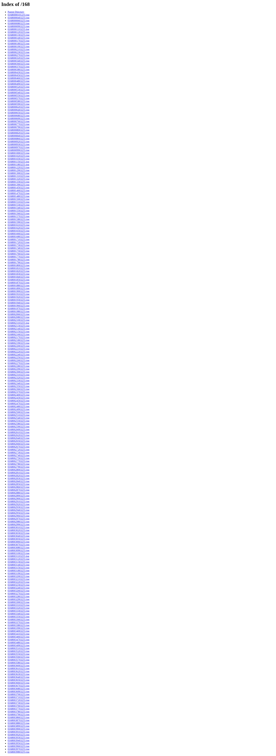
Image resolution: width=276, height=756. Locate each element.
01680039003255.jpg (18, 729)
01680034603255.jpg (18, 636)
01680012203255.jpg (18, 167)
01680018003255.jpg (18, 265)
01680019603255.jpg (18, 305)
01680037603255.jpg (18, 705)
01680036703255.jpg (18, 685)
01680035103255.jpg (18, 648)
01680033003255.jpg (18, 602)
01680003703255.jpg (18, 66)
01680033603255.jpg (18, 619)
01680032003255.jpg (18, 576)
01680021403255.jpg (18, 328)
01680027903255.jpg (18, 467)
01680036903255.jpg (18, 691)
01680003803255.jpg (18, 69)
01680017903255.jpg (18, 262)
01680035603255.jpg (18, 657)
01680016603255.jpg (18, 233)
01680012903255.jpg (18, 170)
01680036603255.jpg (18, 682)
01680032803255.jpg (18, 596)
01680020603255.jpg (18, 314)
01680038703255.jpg (18, 720)
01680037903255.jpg (18, 714)
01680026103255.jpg (18, 432)
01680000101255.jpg (18, 14)
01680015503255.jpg (18, 210)
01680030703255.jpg (18, 544)
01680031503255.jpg (18, 567)
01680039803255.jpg (18, 752)
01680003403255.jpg (18, 61)
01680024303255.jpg (18, 397)
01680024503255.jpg (18, 400)
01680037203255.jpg (18, 700)
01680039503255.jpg (18, 743)
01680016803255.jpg (18, 236)
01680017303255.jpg (18, 245)
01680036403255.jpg (18, 677)
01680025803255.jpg (18, 423)
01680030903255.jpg (18, 550)
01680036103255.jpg (18, 668)
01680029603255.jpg (18, 515)
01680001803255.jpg (18, 43)
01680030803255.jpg (18, 547)
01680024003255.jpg (18, 395)
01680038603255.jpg (18, 717)
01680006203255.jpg (18, 107)
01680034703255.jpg (18, 639)
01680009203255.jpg (18, 141)
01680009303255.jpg (18, 144)
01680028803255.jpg (18, 492)
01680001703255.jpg (18, 40)
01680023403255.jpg (18, 383)
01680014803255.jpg (18, 196)
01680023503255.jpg (18, 386)
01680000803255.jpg (18, 23)
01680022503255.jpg (18, 357)
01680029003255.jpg (18, 498)
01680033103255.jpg (18, 605)
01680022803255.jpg (18, 366)
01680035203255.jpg (18, 651)
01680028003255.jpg (18, 469)
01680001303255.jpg (18, 35)
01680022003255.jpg (18, 346)
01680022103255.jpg (18, 348)
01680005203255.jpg (18, 86)
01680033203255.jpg (18, 608)
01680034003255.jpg (18, 631)
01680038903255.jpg (18, 726)
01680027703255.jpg (18, 461)
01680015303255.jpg (18, 204)
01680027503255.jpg (18, 458)
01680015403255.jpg (18, 207)
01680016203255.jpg (18, 228)
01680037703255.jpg (18, 708)
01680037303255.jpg (18, 703)
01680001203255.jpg (18, 32)
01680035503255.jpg (18, 654)
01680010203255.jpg (18, 156)
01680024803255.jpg (18, 406)
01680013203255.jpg (18, 179)
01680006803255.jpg (18, 115)
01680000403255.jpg (18, 17)
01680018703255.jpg (18, 282)
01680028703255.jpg (18, 490)
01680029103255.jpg (18, 501)
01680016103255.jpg (18, 225)
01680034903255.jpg (18, 645)
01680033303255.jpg (18, 610)
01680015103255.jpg (18, 202)
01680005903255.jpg (18, 104)
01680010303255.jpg (18, 158)
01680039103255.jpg (18, 731)
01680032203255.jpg (18, 582)
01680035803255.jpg (18, 662)
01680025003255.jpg (18, 412)
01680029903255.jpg (18, 524)
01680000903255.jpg (18, 26)
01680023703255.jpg (18, 392)
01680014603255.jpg (18, 190)
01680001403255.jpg (18, 37)
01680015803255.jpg (18, 219)
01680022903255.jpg (18, 369)
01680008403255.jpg (18, 135)
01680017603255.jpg (18, 253)
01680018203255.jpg (18, 271)
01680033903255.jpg (18, 628)
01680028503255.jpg (18, 484)
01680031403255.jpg (18, 564)
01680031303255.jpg (18, 562)
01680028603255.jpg (18, 487)
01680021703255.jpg (18, 337)
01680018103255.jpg (18, 268)
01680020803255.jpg (18, 317)
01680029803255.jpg (18, 521)
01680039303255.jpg (18, 737)
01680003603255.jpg (18, 63)
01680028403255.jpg (18, 481)
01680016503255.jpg (18, 230)
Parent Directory (16, 12)
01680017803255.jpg (18, 259)
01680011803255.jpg (18, 164)
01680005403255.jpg (18, 92)
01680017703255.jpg (18, 256)
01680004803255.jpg (18, 81)
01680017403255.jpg (18, 248)
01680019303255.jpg (18, 299)
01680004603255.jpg (18, 78)
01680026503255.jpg (18, 441)
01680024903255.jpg (18, 409)
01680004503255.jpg (18, 75)
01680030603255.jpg (18, 541)
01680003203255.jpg (18, 58)
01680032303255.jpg (18, 585)
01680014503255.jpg (18, 187)
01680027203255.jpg (18, 449)
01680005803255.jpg (18, 101)
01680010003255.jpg (18, 153)
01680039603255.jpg (18, 746)
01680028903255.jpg (18, 495)
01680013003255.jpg (18, 173)
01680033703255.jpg (18, 622)
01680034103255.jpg (18, 634)
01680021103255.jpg (18, 323)
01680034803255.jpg (18, 642)
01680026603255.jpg (18, 443)
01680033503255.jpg (18, 616)
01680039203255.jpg (18, 734)
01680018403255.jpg (18, 276)
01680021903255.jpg (18, 343)
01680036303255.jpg (18, 674)
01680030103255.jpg (18, 527)
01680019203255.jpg (18, 297)
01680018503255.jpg (18, 279)
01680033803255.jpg (18, 625)
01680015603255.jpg (18, 213)
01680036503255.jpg (18, 680)
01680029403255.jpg (18, 510)
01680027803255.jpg (18, 464)
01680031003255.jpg (18, 553)
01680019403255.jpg (18, 302)
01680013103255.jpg (18, 176)
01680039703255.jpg (18, 749)
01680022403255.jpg (18, 354)
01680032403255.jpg (18, 587)
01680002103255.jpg (18, 49)
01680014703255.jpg (18, 193)
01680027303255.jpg (18, 452)
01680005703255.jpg (18, 98)
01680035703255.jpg (18, 659)
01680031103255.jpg (18, 556)
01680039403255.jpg (18, 740)
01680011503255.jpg (18, 161)
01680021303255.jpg (18, 325)
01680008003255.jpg (18, 130)
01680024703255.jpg (18, 403)
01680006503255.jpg (18, 112)
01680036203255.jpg (18, 671)
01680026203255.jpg (18, 435)
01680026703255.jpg (18, 446)
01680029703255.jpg (18, 518)
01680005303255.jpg (18, 89)
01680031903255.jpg (18, 573)
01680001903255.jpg (18, 46)
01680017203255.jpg (18, 242)
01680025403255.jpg (18, 418)
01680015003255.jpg (18, 199)
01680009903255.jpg (18, 150)
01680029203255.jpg (18, 504)
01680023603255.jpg (18, 389)
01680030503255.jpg (18, 538)
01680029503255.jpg (18, 513)
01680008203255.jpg (18, 132)
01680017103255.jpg (18, 239)
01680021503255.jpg (18, 331)
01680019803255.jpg (18, 311)
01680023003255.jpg (18, 371)
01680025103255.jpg (18, 415)
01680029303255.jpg (18, 507)
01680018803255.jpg (18, 285)
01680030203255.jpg (18, 530)
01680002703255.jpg (18, 55)
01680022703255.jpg (18, 363)
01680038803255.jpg (18, 723)
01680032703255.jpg (18, 593)
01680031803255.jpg (18, 570)
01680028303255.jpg (18, 478)
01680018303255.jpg (18, 274)
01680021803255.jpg (18, 340)
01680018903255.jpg (18, 288)
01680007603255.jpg (18, 121)
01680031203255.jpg (18, 559)
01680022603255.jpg (18, 360)
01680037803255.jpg (18, 711)
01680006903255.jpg (18, 118)
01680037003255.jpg (18, 694)
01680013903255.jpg (18, 184)
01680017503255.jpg (18, 251)
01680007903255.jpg (18, 127)
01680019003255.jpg (18, 291)
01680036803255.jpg (18, 688)
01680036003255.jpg (18, 665)
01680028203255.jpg (18, 475)
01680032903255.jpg (18, 599)
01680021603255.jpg (18, 334)
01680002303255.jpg (18, 52)
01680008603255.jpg (18, 138)
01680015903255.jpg (18, 222)
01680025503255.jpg (18, 420)
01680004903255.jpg (18, 84)
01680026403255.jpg (18, 438)
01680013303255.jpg (18, 181)
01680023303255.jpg (18, 380)
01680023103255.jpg (18, 374)
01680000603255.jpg (18, 20)
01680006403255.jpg (18, 109)
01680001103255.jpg (18, 29)
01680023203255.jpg (18, 377)
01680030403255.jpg (18, 536)
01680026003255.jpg (18, 429)
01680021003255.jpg (18, 320)
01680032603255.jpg (18, 590)
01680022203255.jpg (18, 351)
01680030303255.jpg (18, 533)
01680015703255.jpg (18, 216)
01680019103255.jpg (18, 294)
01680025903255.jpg (18, 426)
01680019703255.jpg (18, 308)
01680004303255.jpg (18, 72)
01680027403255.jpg (18, 455)
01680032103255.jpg (18, 579)
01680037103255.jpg (18, 697)
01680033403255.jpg (18, 613)
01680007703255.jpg (18, 124)
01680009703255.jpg (18, 147)
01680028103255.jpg (18, 472)
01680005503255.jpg (18, 95)
